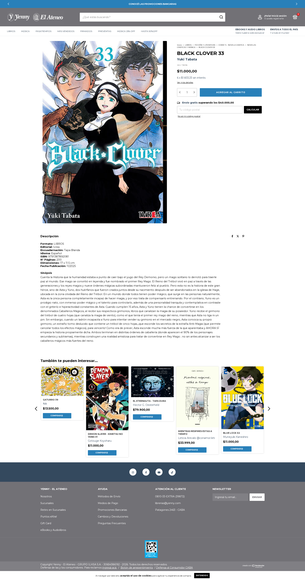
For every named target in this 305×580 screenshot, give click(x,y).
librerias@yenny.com (168, 503)
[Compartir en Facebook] (232, 236)
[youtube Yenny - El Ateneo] (159, 472)
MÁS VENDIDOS (65, 31)
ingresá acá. (109, 567)
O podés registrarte (274, 18)
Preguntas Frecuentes (112, 523)
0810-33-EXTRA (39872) (170, 496)
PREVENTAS (104, 31)
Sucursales (46, 503)
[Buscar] (221, 17)
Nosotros (46, 496)
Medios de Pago (108, 503)
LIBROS (11, 31)
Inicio (179, 45)
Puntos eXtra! (48, 516)
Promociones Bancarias (112, 509)
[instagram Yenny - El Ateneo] (132, 472)
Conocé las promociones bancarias (152, 4)
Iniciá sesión (279, 15)
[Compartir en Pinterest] (243, 236)
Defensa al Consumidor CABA (174, 567)
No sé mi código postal (189, 116)
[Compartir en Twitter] (238, 236)
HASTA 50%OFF (149, 31)
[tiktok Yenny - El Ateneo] (172, 472)
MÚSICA (25, 31)
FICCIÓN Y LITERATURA (205, 45)
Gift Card (45, 523)
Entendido (202, 575)
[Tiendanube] (254, 567)
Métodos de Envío (109, 496)
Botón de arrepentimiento (137, 567)
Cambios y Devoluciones (113, 516)
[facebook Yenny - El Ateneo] (145, 472)
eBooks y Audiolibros (53, 530)
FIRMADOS (86, 31)
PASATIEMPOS (43, 31)
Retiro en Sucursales (53, 509)
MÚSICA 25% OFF (126, 31)
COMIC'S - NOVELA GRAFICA (231, 45)
